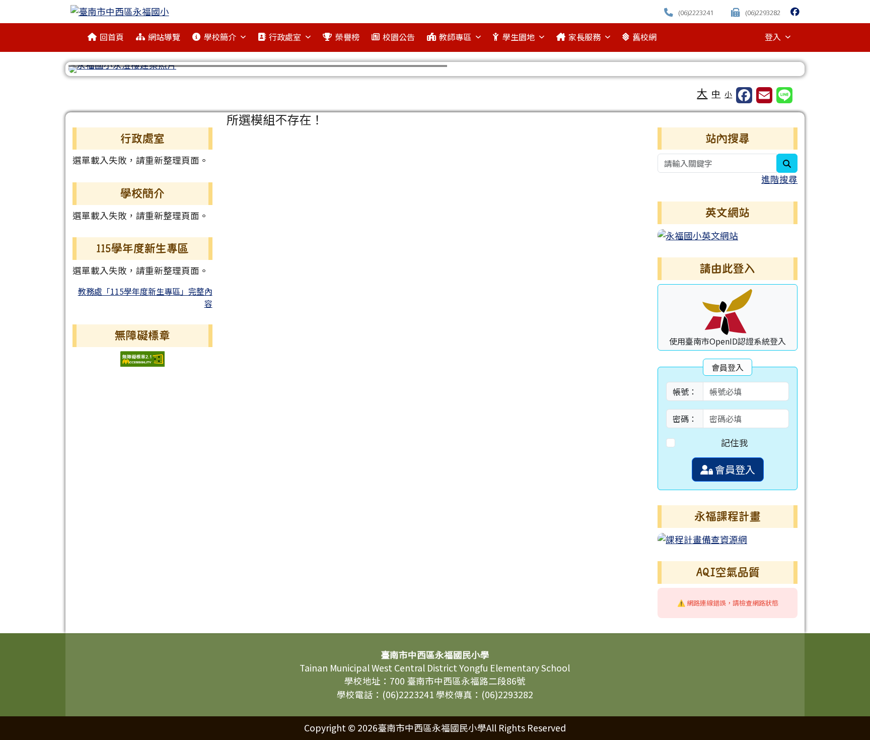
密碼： (685, 419)
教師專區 (455, 37)
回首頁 (112, 37)
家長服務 (584, 37)
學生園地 (518, 37)
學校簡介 (220, 37)
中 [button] (715, 93)
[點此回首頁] (435, 69)
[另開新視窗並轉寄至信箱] (764, 95)
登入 (773, 37)
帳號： (685, 391)
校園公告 (399, 37)
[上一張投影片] (93, 71)
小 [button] (728, 94)
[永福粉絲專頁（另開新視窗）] (795, 11)
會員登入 (734, 469)
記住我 (734, 442)
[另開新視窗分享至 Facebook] (744, 95)
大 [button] (702, 92)
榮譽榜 (347, 37)
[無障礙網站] (142, 357)
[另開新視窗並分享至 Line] (784, 95)
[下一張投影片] (777, 71)
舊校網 (644, 37)
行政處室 (285, 37)
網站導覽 (164, 37)
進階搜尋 (779, 179)
